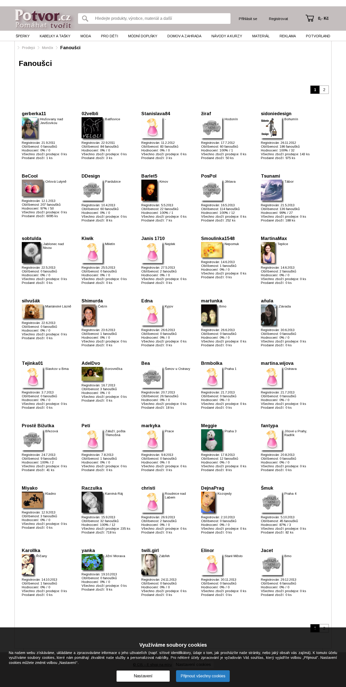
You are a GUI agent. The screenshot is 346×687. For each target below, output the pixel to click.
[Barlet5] (149, 190)
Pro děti (109, 36)
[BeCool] (32, 188)
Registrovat (278, 18)
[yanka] (92, 562)
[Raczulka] (92, 502)
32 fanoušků (109, 521)
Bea (145, 363)
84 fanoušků (109, 146)
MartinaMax (274, 238)
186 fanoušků (290, 146)
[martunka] (209, 314)
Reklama (288, 36)
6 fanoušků (288, 583)
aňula (267, 300)
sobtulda (31, 238)
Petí (86, 425)
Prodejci (28, 48)
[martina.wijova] (271, 377)
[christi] (151, 502)
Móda (86, 36)
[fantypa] (271, 439)
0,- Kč (323, 18)
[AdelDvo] (92, 374)
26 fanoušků (169, 396)
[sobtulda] (31, 252)
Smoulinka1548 (218, 238)
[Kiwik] (92, 252)
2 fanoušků (168, 271)
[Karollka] (28, 564)
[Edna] (151, 314)
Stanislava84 (155, 113)
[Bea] (151, 377)
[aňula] (268, 314)
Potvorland (318, 36)
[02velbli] (92, 127)
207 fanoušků (51, 205)
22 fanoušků (169, 209)
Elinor (207, 550)
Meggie (209, 425)
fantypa (269, 425)
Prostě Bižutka (38, 425)
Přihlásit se (248, 18)
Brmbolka (211, 363)
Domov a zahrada (184, 36)
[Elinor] (211, 564)
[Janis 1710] (151, 252)
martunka (211, 300)
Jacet (267, 550)
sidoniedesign (276, 113)
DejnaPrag (212, 488)
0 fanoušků (49, 146)
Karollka (31, 550)
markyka (150, 425)
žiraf (206, 113)
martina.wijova (277, 363)
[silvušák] (32, 311)
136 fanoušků (290, 209)
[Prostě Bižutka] (32, 439)
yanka (88, 550)
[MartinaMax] (268, 252)
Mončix (47, 48)
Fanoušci (70, 47)
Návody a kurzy (227, 36)
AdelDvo (91, 363)
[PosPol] (211, 190)
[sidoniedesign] (271, 127)
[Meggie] (211, 439)
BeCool (30, 176)
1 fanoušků (228, 266)
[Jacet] (271, 564)
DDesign (91, 176)
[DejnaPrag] (208, 502)
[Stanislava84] (151, 127)
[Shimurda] (88, 314)
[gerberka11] (29, 127)
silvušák (31, 300)
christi (148, 488)
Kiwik (87, 238)
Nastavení (143, 676)
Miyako (29, 488)
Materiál (261, 36)
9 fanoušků (49, 458)
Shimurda (92, 300)
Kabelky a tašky (55, 36)
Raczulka (92, 488)
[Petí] (92, 439)
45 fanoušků (289, 521)
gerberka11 (34, 113)
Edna (147, 300)
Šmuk (267, 488)
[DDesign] (92, 190)
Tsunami (270, 176)
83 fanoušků (169, 146)
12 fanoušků (229, 458)
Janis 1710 (153, 238)
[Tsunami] (271, 190)
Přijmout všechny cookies (203, 676)
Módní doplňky (142, 36)
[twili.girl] (148, 564)
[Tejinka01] (32, 377)
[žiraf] (211, 127)
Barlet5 (149, 176)
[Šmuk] (271, 502)
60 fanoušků (229, 146)
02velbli (90, 113)
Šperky (23, 36)
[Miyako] (32, 500)
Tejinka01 (32, 363)
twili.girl (150, 550)
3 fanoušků (108, 389)
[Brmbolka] (211, 377)
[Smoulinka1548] (211, 249)
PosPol (209, 176)
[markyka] (151, 439)
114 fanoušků (230, 209)
